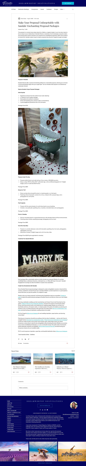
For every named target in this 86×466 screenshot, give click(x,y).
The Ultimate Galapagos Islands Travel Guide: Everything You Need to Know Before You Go (21, 367)
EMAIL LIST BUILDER (11, 410)
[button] (73, 9)
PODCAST (9, 408)
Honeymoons (34, 9)
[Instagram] (45, 409)
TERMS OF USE (49, 462)
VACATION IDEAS (11, 431)
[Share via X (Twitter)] (22, 339)
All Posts (13, 9)
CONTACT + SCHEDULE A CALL (14, 412)
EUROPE (9, 418)
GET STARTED (10, 407)
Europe (56, 9)
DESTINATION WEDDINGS (12, 416)
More (61, 9)
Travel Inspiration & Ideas (23, 334)
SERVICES (9, 405)
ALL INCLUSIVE (10, 414)
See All (73, 350)
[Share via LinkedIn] (25, 339)
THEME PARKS (10, 429)
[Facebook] (40, 409)
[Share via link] (28, 339)
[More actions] (67, 18)
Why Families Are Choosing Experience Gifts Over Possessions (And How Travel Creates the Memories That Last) (43, 367)
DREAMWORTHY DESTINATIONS (45, 401)
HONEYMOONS (10, 424)
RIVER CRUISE (10, 427)
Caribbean (49, 9)
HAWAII (9, 422)
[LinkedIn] (42, 409)
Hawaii (42, 9)
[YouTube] (47, 409)
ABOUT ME (9, 403)
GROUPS (9, 420)
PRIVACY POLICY (41, 462)
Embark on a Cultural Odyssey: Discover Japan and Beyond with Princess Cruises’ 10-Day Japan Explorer (64, 367)
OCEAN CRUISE (10, 426)
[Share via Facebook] (18, 339)
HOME (8, 401)
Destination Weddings (23, 9)
